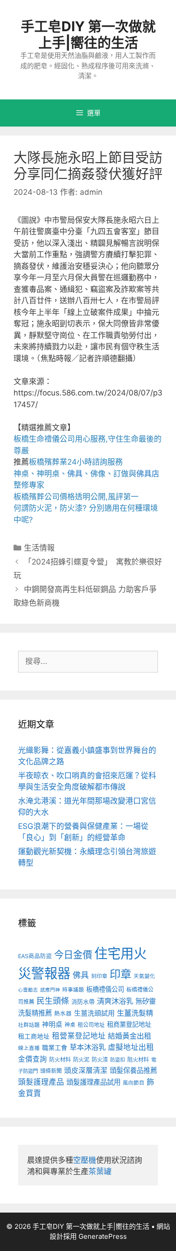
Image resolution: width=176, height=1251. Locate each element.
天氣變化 (144, 976)
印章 (120, 974)
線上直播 (29, 1048)
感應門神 (50, 990)
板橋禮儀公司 (105, 989)
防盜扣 (117, 1060)
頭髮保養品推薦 (133, 1070)
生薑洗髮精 (135, 1012)
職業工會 (54, 1047)
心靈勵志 (28, 990)
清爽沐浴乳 (115, 1001)
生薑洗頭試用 (94, 1013)
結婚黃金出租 (129, 1035)
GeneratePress (103, 1236)
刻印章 (99, 976)
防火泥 (81, 1059)
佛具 (75, 473)
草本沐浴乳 (87, 1047)
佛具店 (147, 473)
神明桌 (52, 1025)
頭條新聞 (51, 1071)
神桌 (70, 1024)
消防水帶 (83, 1001)
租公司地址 (91, 1024)
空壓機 (84, 1160)
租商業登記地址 (129, 1024)
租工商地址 (34, 1036)
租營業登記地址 (79, 1035)
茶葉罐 (99, 1171)
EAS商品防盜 (35, 956)
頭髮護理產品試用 (93, 1082)
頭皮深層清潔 (85, 1070)
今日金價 (73, 954)
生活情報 (39, 547)
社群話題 (29, 1025)
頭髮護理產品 (41, 1081)
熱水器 (63, 1013)
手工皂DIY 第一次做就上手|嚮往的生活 (88, 34)
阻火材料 (138, 1059)
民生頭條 (53, 1001)
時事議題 (73, 990)
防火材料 (60, 1059)
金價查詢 (32, 1059)
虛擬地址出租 (131, 1047)
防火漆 (100, 1059)
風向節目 (133, 1083)
